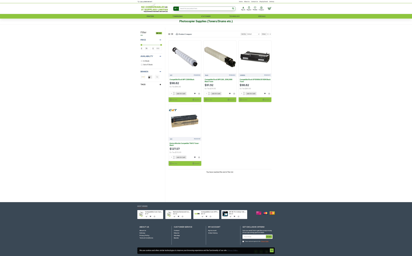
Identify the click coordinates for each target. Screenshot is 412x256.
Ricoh (206, 75)
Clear (159, 33)
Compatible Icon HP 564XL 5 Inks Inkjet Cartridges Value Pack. (209, 212)
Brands (144, 72)
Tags (143, 84)
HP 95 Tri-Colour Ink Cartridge (237, 212)
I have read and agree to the (257, 241)
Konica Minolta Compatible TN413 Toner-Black (184, 144)
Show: (264, 34)
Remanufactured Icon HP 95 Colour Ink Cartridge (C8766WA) (181, 212)
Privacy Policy (232, 250)
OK (272, 250)
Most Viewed (142, 206)
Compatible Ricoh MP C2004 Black (182, 79)
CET (171, 75)
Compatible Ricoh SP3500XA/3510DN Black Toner (255, 80)
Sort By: (244, 34)
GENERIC (242, 75)
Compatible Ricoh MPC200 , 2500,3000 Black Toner (218, 80)
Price (143, 40)
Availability (147, 56)
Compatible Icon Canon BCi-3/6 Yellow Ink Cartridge (153, 212)
